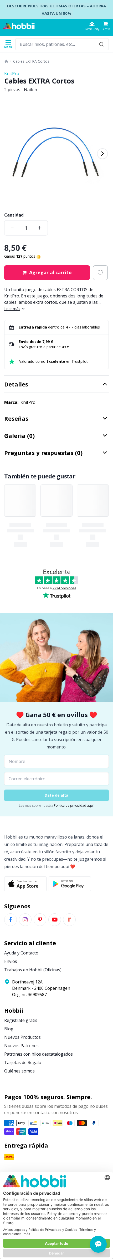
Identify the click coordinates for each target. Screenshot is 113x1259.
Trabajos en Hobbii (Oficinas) (32, 970)
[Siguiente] (102, 153)
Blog (8, 1029)
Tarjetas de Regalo (22, 1062)
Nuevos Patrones (21, 1046)
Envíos (10, 961)
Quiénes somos (19, 1071)
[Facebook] (10, 919)
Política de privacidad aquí (74, 805)
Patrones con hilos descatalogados (38, 1054)
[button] (105, 26)
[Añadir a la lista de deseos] (100, 272)
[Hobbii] (19, 26)
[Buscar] (101, 44)
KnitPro (11, 73)
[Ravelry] (69, 919)
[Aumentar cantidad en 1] (39, 228)
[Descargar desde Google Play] (70, 883)
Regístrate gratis (20, 1020)
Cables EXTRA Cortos (31, 61)
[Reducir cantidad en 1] (12, 228)
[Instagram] (25, 919)
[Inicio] (6, 61)
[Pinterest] (40, 919)
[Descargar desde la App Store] (25, 883)
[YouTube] (54, 919)
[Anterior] (10, 153)
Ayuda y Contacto (21, 953)
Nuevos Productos (22, 1037)
